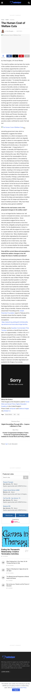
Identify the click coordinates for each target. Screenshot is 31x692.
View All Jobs (9, 515)
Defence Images (24, 408)
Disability (12, 19)
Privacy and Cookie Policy (19, 687)
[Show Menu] (2, 2)
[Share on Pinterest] (21, 56)
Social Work (8, 414)
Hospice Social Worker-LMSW (11, 490)
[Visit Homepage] (15, 2)
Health (7, 19)
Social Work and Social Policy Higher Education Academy (15, 404)
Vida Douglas (9, 31)
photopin (6, 411)
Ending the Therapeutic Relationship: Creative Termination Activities (10, 551)
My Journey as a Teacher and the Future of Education (17, 585)
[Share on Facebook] (9, 56)
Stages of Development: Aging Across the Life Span (17, 570)
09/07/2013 (19, 31)
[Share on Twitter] (15, 56)
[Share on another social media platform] (27, 56)
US (18, 414)
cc (10, 411)
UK (15, 414)
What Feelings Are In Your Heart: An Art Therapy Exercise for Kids (16, 562)
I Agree (16, 690)
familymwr (13, 408)
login (6, 444)
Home (2, 19)
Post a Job (22, 515)
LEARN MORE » (5, 672)
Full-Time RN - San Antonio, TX (11, 498)
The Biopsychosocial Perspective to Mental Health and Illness (17, 577)
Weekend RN (6, 506)
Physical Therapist (8, 482)
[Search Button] (29, 2)
